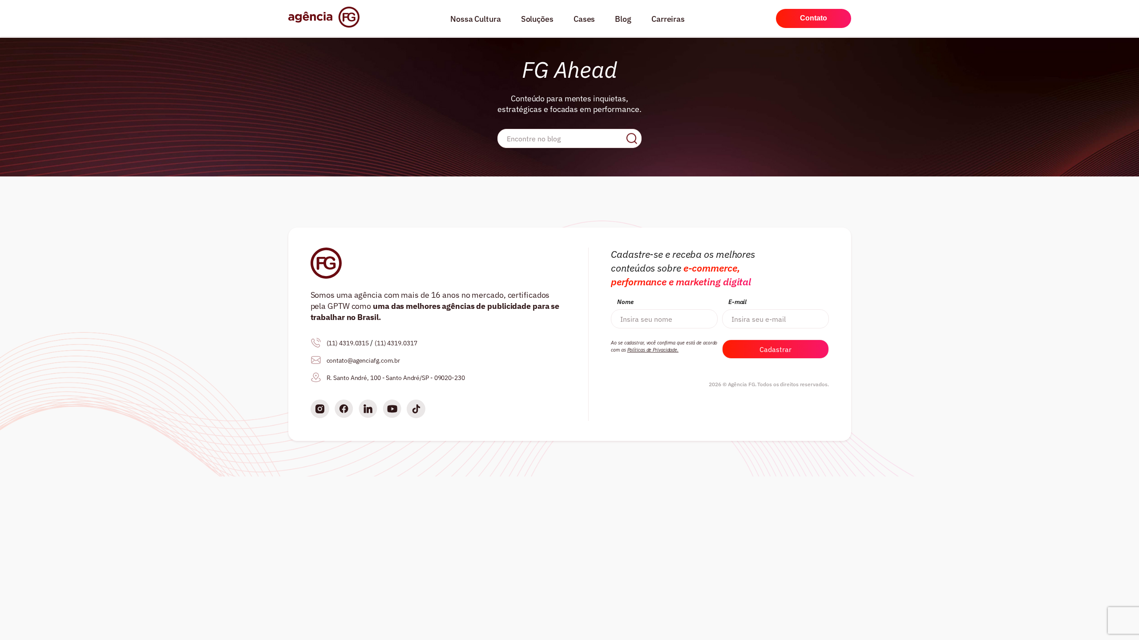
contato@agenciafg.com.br (363, 360)
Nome (625, 302)
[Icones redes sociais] (320, 410)
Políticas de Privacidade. (653, 350)
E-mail (737, 302)
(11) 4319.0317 (396, 343)
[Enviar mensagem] (631, 138)
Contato (813, 18)
